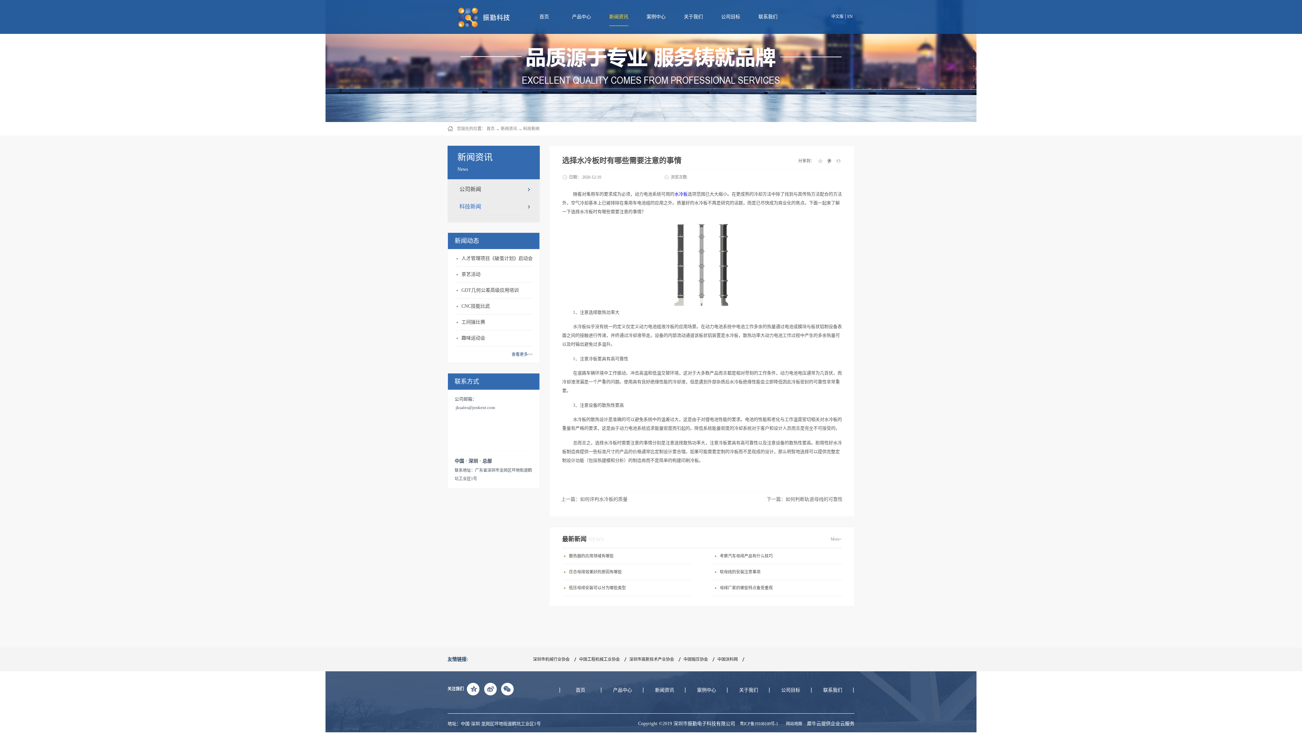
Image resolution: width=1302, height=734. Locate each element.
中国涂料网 (727, 659)
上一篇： (594, 499)
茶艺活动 (470, 274)
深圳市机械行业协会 (551, 659)
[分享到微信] (507, 688)
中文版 (837, 16)
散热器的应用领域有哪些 (591, 556)
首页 (544, 16)
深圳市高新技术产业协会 (651, 659)
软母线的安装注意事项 (740, 572)
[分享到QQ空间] (820, 161)
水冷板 (681, 194)
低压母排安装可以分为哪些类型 (597, 588)
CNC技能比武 (475, 306)
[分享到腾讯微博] (829, 161)
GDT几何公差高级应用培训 (490, 290)
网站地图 (793, 723)
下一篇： (805, 499)
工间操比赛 (473, 322)
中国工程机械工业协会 (599, 659)
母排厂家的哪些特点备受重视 (746, 588)
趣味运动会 (473, 338)
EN (850, 16)
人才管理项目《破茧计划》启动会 (497, 258)
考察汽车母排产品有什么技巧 (746, 556)
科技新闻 (531, 128)
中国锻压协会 (696, 659)
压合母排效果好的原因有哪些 (595, 572)
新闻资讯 (509, 128)
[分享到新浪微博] (490, 688)
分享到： (806, 161)
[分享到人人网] (838, 161)
